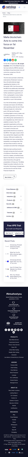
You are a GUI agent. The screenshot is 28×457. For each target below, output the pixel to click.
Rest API (14, 429)
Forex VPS (14, 347)
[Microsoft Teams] (15, 330)
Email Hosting (14, 367)
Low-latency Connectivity (14, 357)
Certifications (14, 408)
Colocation (14, 354)
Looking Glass (13, 393)
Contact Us (14, 398)
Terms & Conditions (16, 436)
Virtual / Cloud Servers (14, 344)
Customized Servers (14, 342)
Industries (11, 196)
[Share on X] (7, 60)
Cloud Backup (14, 370)
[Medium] (14, 332)
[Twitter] (9, 330)
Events (14, 427)
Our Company (14, 395)
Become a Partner (14, 403)
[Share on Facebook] (5, 60)
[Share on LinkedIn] (10, 60)
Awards (14, 405)
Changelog (14, 432)
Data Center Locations (14, 390)
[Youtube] (21, 330)
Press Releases (14, 417)
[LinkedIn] (12, 330)
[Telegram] (18, 330)
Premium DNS (14, 365)
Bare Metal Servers (14, 339)
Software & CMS (13, 207)
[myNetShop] (19, 7)
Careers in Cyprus (14, 400)
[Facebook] (6, 330)
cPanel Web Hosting (14, 349)
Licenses (14, 375)
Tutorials (10, 212)
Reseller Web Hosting (14, 352)
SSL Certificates (14, 377)
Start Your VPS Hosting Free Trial (15, 233)
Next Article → (9, 177)
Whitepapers (14, 424)
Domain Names (14, 380)
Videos (14, 422)
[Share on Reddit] (13, 60)
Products (11, 200)
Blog (14, 414)
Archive (21, 57)
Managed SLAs (14, 382)
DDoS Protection (14, 372)
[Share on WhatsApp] (15, 60)
